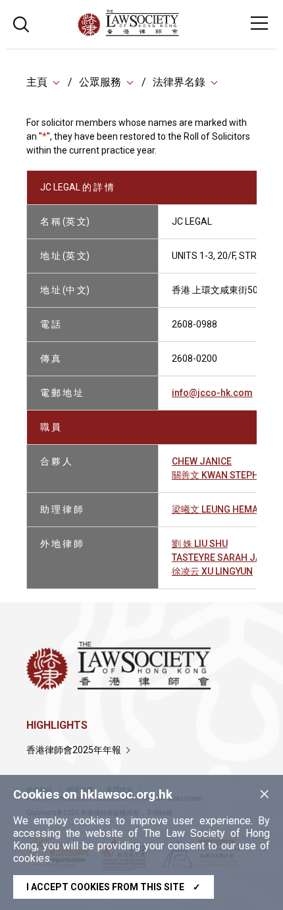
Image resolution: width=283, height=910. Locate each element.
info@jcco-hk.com (212, 392)
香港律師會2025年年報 (73, 750)
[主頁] (164, 32)
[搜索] (21, 22)
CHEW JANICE (202, 461)
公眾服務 (100, 82)
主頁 (36, 82)
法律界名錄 (179, 82)
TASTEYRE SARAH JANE (222, 557)
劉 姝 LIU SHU (200, 543)
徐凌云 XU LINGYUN (212, 571)
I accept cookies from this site (113, 887)
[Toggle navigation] (259, 23)
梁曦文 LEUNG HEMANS (221, 509)
